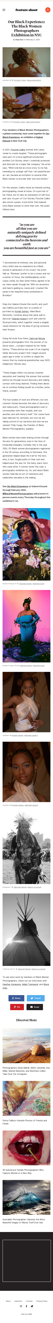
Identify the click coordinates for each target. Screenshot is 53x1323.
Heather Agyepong (12, 984)
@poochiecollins (34, 80)
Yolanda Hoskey (19, 319)
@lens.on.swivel (34, 887)
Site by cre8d (26, 1314)
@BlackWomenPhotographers (18, 493)
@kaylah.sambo (31, 735)
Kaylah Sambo (22, 311)
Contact (29, 1301)
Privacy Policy (41, 1301)
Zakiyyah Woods (37, 338)
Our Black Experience (17, 486)
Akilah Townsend (30, 984)
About (8, 1301)
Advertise (18, 1301)
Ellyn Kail (19, 40)
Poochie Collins (20, 80)
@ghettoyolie (38, 584)
